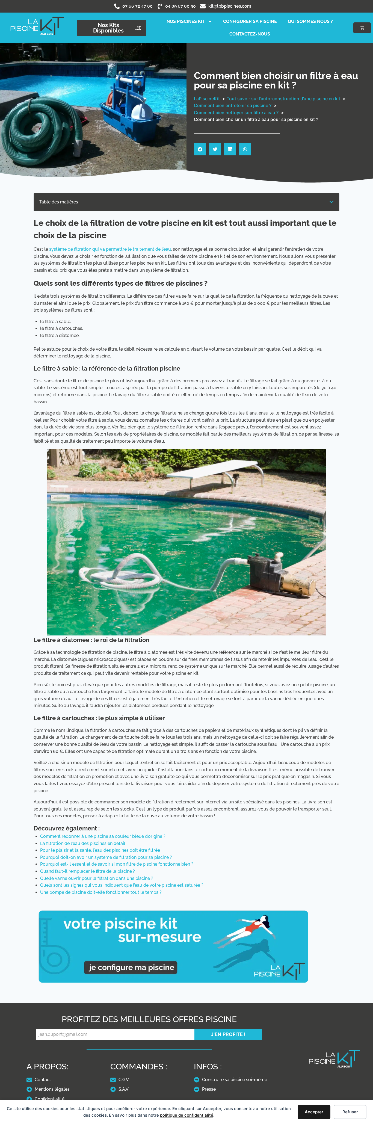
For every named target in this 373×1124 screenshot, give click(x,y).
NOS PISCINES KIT (186, 21)
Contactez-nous (249, 34)
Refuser (350, 1111)
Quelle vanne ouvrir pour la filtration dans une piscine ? (96, 878)
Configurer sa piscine (250, 21)
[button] (200, 149)
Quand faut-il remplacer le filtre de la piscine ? (87, 871)
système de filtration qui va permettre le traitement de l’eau (110, 249)
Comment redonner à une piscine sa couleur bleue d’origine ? (102, 836)
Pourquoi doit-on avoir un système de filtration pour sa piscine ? (106, 857)
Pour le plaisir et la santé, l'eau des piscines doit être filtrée (100, 850)
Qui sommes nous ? (310, 21)
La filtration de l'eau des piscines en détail (82, 843)
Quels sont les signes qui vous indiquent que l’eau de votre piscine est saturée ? (121, 885)
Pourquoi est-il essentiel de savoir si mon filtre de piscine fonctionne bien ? (116, 864)
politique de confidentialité (186, 1115)
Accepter (314, 1111)
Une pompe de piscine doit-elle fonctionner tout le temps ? (101, 892)
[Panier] (362, 27)
